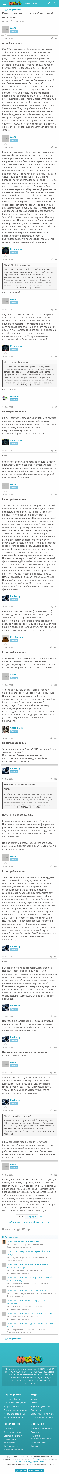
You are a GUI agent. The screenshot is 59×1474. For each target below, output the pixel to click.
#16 (55, 1016)
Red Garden (16, 636)
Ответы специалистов (14, 1436)
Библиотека (36, 1410)
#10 (55, 647)
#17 (55, 1047)
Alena (7, 21)
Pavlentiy (15, 596)
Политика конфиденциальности (41, 1437)
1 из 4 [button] (20, 1216)
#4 (56, 309)
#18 (55, 1072)
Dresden (14, 396)
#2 (56, 147)
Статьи (34, 1402)
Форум (34, 1399)
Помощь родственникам (15, 1410)
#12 (55, 738)
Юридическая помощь (14, 1449)
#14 (55, 866)
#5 (56, 356)
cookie (40, 1459)
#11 (55, 685)
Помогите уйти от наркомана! (22, 1241)
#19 (55, 1110)
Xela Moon (16, 249)
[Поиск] (55, 3)
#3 (56, 259)
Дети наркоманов (14, 1286)
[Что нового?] (49, 3)
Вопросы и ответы (12, 1406)
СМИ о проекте (11, 1446)
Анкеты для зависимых (14, 1413)
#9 (56, 606)
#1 (56, 38)
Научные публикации (41, 1406)
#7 (56, 450)
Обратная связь (38, 1442)
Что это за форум (12, 1399)
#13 (55, 779)
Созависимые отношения (18, 1247)
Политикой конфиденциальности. (29, 1461)
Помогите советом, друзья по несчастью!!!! (29, 1313)
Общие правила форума (15, 1402)
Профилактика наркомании (10, 1441)
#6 (56, 407)
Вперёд (30, 1216)
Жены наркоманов (15, 1260)
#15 (55, 957)
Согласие (35, 1446)
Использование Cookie (41, 1428)
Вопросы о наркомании (17, 1273)
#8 (56, 494)
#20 (55, 1175)
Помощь (35, 1432)
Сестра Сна (16, 727)
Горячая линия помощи (42, 1417)
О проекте (8, 1428)
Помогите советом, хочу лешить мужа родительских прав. (27, 1266)
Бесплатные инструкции (42, 1413)
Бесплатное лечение (13, 1417)
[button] (4, 3)
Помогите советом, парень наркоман (26, 1290)
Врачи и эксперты (12, 1432)
